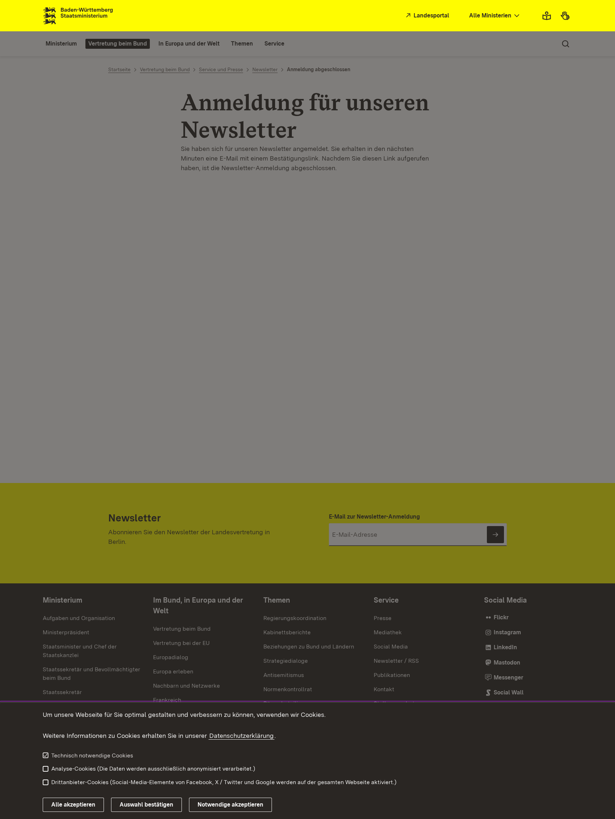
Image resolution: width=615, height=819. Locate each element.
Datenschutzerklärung (241, 735)
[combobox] (495, 16)
